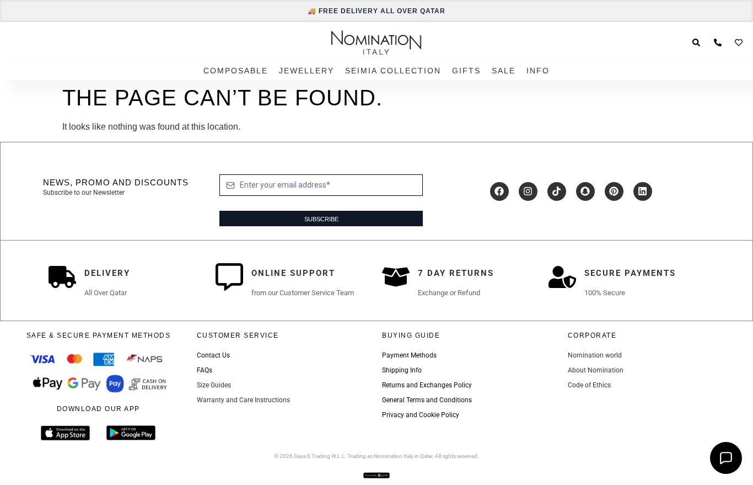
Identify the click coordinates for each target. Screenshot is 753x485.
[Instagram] (528, 191)
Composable (235, 70)
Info (538, 70)
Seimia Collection (393, 70)
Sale (503, 70)
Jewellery (306, 70)
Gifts (466, 70)
